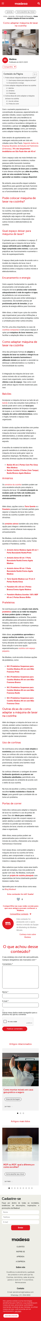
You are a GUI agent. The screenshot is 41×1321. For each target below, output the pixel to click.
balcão (5, 403)
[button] (3, 3)
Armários (11, 91)
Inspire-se (20, 1252)
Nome (5, 992)
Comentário (7, 964)
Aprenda (11, 16)
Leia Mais (18, 1311)
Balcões (11, 88)
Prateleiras (12, 93)
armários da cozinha (13, 485)
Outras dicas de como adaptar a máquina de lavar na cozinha (20, 97)
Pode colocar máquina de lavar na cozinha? (20, 78)
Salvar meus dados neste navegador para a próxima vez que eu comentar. (19, 1013)
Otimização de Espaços (24, 16)
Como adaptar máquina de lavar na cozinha (20, 86)
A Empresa (20, 1261)
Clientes (20, 1247)
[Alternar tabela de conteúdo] (33, 74)
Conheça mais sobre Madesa (27, 935)
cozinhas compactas (10, 330)
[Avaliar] (18, 899)
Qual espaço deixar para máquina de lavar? (22, 80)
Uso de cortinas (14, 101)
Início (5, 16)
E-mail (5, 1001)
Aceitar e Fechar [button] (11, 1316)
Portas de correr (14, 104)
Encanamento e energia (16, 83)
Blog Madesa (9, 889)
